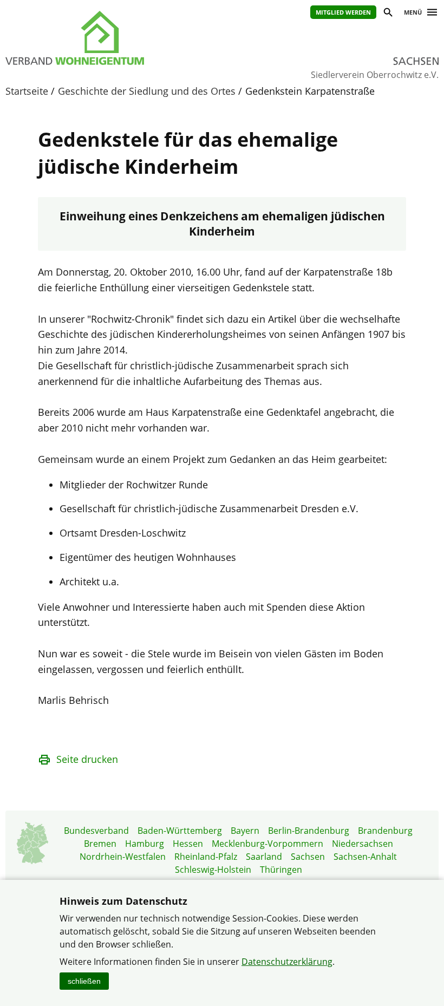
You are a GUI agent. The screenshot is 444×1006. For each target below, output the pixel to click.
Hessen (188, 844)
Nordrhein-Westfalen (123, 857)
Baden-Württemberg (180, 831)
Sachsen (308, 857)
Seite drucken (87, 759)
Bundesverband (96, 831)
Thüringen (281, 870)
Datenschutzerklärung (286, 962)
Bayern (245, 831)
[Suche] (387, 13)
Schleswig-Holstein (213, 870)
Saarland (264, 857)
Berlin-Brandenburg (308, 831)
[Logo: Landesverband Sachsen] (102, 38)
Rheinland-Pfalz (205, 857)
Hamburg (144, 844)
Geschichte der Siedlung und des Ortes (147, 90)
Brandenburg (385, 831)
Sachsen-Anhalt (365, 857)
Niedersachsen (362, 844)
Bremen (100, 844)
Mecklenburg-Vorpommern (267, 844)
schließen (84, 981)
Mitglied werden (343, 12)
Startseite (26, 90)
